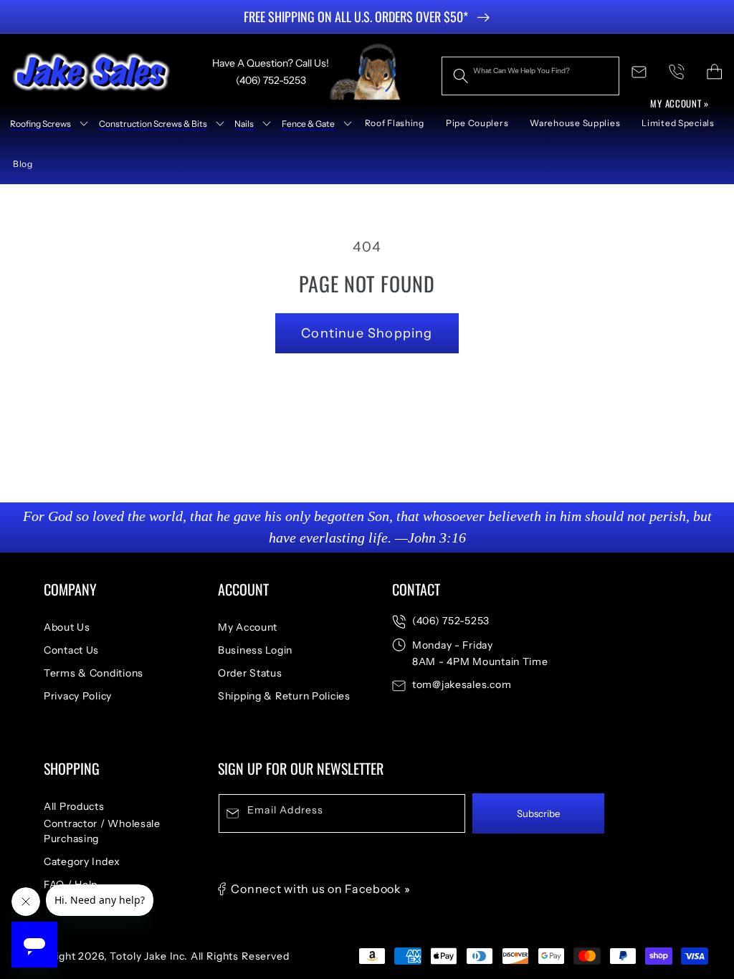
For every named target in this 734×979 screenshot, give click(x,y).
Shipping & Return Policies (284, 695)
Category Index (82, 861)
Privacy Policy (78, 695)
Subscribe (539, 813)
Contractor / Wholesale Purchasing (102, 831)
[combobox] (530, 76)
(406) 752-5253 (451, 620)
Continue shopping (366, 333)
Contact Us (71, 650)
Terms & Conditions (93, 673)
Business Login (255, 650)
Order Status (250, 673)
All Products (74, 806)
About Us (67, 627)
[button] (44, 123)
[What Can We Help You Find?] (461, 76)
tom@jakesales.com (461, 684)
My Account (247, 627)
